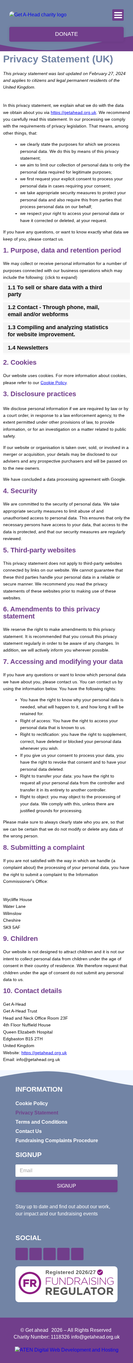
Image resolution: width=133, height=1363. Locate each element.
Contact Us (28, 1131)
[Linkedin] (49, 1254)
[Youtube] (63, 1254)
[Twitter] (35, 1254)
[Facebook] (21, 1254)
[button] (118, 15)
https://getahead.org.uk (73, 112)
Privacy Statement (36, 1112)
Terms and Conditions (41, 1122)
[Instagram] (77, 1254)
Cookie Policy (53, 382)
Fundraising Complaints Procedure (56, 1140)
